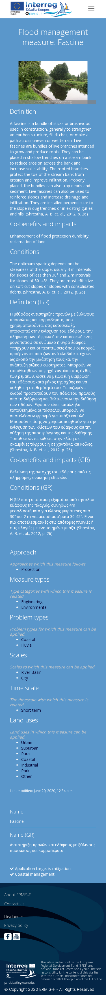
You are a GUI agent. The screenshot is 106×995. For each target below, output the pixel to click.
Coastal (28, 639)
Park (25, 770)
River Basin (31, 672)
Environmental (34, 607)
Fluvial (27, 645)
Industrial (29, 765)
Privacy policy (16, 925)
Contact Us (14, 903)
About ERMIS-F (17, 894)
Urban (26, 742)
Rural (26, 753)
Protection (30, 569)
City (24, 678)
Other (26, 776)
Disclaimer (13, 916)
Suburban (29, 748)
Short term (31, 710)
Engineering (31, 601)
